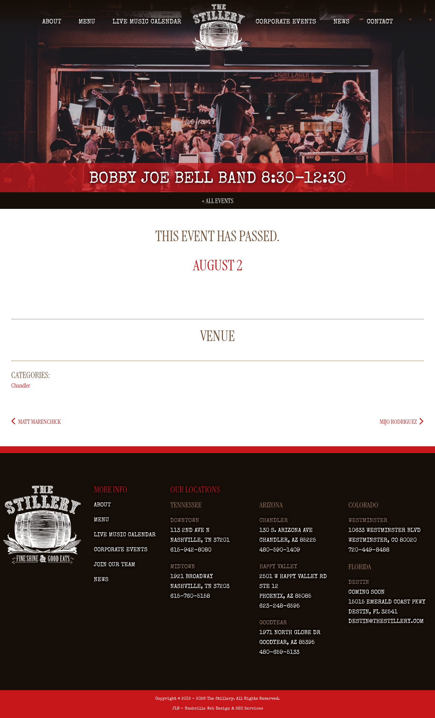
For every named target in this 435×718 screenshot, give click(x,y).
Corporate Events (286, 22)
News (341, 22)
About (51, 22)
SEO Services (249, 709)
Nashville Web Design (207, 709)
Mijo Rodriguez (399, 422)
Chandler (20, 385)
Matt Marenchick (39, 422)
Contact (380, 22)
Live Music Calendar (146, 22)
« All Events (217, 201)
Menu (87, 22)
